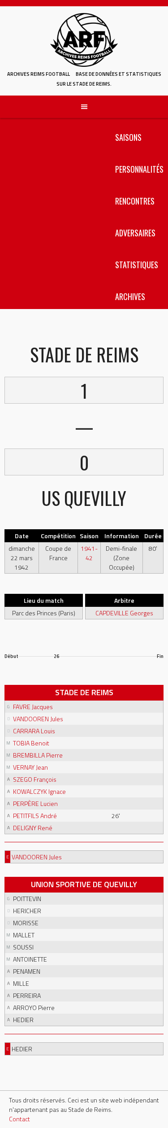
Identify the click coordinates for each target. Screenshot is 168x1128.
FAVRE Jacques (33, 706)
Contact (19, 1119)
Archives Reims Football (38, 74)
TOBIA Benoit (31, 743)
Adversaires (135, 233)
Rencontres (135, 201)
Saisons (128, 137)
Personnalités (139, 169)
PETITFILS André (35, 815)
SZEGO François (34, 779)
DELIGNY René (32, 827)
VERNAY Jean (30, 767)
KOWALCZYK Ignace (39, 791)
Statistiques (136, 264)
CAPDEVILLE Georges (124, 613)
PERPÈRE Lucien (35, 803)
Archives (130, 296)
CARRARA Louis (34, 731)
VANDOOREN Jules (38, 718)
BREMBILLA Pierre (38, 755)
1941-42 (89, 553)
